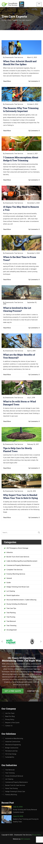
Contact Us (32, 691)
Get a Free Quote (13, 691)
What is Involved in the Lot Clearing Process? (17, 309)
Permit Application (13, 595)
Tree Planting (11, 612)
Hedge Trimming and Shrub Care (17, 587)
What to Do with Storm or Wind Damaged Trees (19, 403)
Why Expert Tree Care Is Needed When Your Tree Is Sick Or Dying (20, 496)
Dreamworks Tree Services (14, 57)
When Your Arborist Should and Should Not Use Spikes (19, 63)
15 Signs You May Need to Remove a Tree (21, 208)
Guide (8, 582)
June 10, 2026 (18, 816)
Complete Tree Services (14, 569)
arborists (9, 552)
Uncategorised (11, 630)
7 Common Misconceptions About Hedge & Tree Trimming (20, 159)
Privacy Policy (36, 835)
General (9, 578)
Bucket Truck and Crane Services (17, 557)
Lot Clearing (10, 591)
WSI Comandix (25, 839)
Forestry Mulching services (15, 574)
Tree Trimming (11, 625)
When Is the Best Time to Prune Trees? (19, 258)
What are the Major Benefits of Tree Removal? (19, 356)
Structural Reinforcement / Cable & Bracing (21, 600)
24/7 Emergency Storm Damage (17, 548)
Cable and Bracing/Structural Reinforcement (21, 561)
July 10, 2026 (18, 807)
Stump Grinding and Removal (16, 604)
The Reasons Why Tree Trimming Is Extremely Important (20, 110)
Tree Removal (11, 621)
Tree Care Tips (11, 608)
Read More (7, 81)
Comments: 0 (35, 81)
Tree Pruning (10, 617)
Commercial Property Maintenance (18, 565)
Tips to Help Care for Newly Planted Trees (17, 450)
